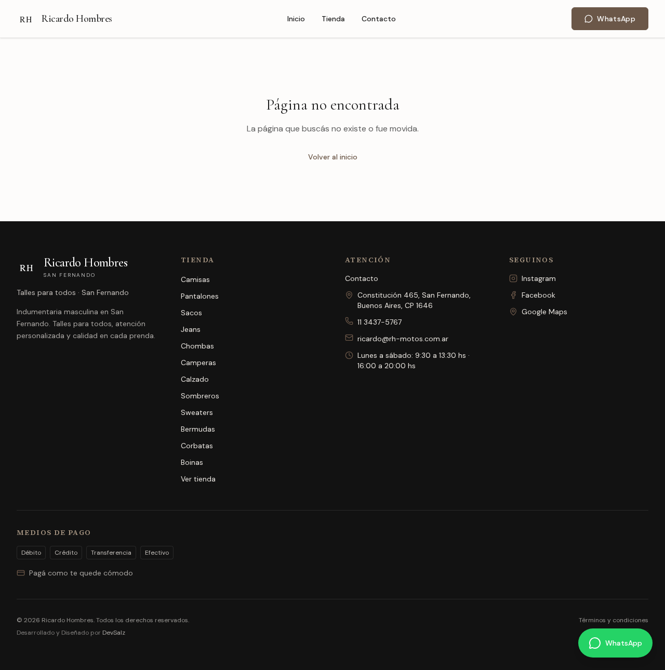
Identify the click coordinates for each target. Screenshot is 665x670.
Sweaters (197, 412)
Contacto (379, 18)
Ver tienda (198, 479)
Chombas (197, 346)
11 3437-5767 (379, 322)
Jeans (191, 329)
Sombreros (200, 395)
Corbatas (197, 445)
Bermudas (198, 429)
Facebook (538, 295)
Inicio (296, 18)
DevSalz (113, 632)
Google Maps (544, 311)
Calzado (195, 379)
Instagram (539, 278)
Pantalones (200, 296)
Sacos (191, 312)
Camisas (195, 279)
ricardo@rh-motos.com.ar (402, 338)
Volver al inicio (332, 157)
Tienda (333, 18)
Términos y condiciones (613, 620)
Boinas (192, 462)
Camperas (198, 362)
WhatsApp (616, 18)
